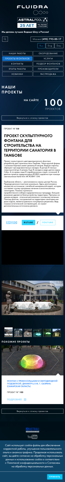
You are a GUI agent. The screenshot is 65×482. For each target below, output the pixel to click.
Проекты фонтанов (17, 58)
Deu (59, 45)
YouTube (47, 222)
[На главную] (32, 429)
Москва (47, 39)
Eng (50, 45)
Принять (54, 476)
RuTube (28, 222)
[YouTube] (32, 436)
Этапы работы (17, 69)
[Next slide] (54, 298)
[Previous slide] (11, 298)
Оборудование (48, 53)
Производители (48, 69)
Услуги (48, 58)
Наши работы (17, 53)
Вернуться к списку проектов (32, 118)
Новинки (17, 74)
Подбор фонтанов (48, 64)
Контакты (17, 64)
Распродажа (48, 74)
